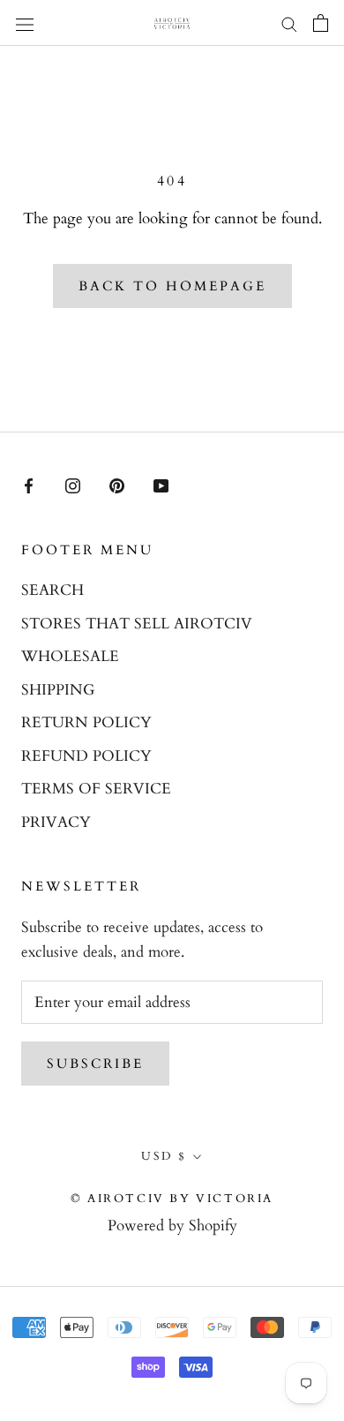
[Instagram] (72, 484)
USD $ (164, 1156)
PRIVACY (56, 822)
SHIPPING (57, 690)
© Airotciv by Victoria (172, 1199)
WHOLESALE (70, 656)
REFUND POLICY (86, 756)
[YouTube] (160, 484)
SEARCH (52, 590)
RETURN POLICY (86, 722)
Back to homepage (172, 286)
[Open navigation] (25, 22)
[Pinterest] (116, 484)
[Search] (289, 23)
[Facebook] (28, 484)
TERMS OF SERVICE (96, 788)
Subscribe (95, 1063)
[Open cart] (320, 23)
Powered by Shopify (172, 1225)
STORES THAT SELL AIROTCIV (136, 623)
